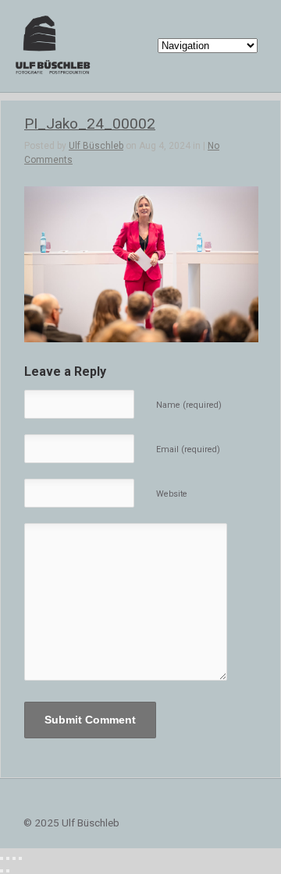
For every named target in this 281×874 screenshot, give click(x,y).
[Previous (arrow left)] (1, 870)
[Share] (7, 858)
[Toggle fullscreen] (14, 858)
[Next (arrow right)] (7, 870)
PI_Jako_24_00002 (89, 124)
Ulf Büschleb (96, 145)
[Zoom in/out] (20, 858)
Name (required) (189, 405)
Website (171, 494)
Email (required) (188, 449)
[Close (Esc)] (1, 858)
